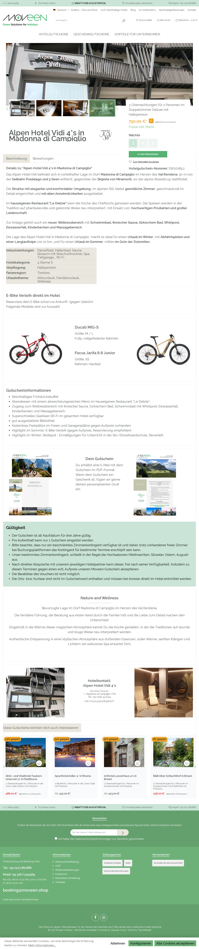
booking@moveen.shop (25, 890)
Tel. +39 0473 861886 (17, 868)
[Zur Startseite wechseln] (25, 20)
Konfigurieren (140, 943)
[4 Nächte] (143, 143)
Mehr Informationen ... (42, 945)
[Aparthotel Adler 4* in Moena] (75, 752)
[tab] (16, 158)
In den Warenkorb (148, 154)
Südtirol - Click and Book (84, 10)
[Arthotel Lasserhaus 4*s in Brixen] (124, 752)
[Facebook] (95, 917)
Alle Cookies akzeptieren (175, 943)
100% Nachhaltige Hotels (114, 10)
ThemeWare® (144, 930)
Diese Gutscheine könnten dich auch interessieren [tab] (40, 728)
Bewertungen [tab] (43, 158)
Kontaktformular (29, 899)
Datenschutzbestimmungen (93, 839)
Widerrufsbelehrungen (67, 870)
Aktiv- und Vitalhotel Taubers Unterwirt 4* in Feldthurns (24, 777)
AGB (57, 865)
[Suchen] (123, 20)
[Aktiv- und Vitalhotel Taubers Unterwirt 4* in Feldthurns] (26, 752)
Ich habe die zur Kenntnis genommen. (101, 839)
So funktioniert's (147, 10)
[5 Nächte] (153, 143)
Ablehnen (117, 943)
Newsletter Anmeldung (67, 878)
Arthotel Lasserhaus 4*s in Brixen (120, 777)
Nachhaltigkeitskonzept (171, 10)
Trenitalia (60, 882)
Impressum (61, 874)
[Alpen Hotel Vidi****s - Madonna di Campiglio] (105, 136)
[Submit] (123, 832)
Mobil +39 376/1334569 (19, 874)
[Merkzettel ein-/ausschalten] (39, 763)
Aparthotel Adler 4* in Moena (73, 775)
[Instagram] (103, 917)
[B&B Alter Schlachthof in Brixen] (173, 752)
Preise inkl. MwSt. (142, 127)
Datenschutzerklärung (67, 861)
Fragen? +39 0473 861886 (184, 3)
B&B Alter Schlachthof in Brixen (172, 775)
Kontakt (191, 10)
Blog (133, 10)
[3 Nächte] (133, 143)
